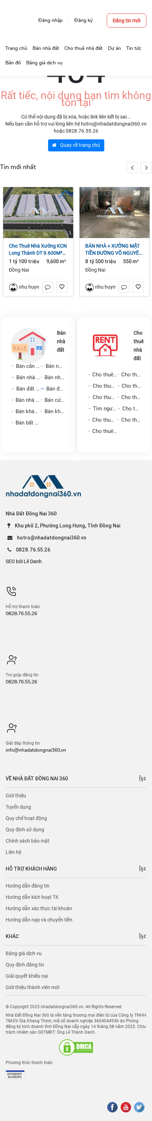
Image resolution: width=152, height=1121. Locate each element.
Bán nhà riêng (55, 366)
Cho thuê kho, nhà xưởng (104, 431)
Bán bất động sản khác (28, 423)
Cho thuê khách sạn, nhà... (131, 420)
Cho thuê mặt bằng (131, 386)
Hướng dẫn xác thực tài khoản (39, 908)
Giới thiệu (16, 795)
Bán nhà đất (61, 341)
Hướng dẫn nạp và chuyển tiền (39, 920)
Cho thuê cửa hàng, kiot (104, 420)
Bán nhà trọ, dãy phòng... (28, 400)
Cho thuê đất (131, 408)
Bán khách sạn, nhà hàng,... (28, 411)
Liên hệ (13, 852)
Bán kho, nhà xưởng (54, 411)
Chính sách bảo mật (27, 841)
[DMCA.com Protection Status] (76, 1047)
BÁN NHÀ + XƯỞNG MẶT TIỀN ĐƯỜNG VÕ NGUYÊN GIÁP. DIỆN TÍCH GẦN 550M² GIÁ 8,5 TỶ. (113, 249)
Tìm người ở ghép (105, 408)
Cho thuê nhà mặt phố (105, 386)
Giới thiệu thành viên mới (32, 987)
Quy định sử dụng (25, 829)
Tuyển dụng (18, 807)
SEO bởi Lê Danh (24, 561)
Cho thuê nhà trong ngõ (131, 374)
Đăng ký (83, 20)
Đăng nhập (50, 20)
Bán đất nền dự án (28, 389)
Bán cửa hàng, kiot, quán (54, 400)
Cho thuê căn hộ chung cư (104, 374)
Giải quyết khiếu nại (27, 976)
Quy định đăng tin (25, 964)
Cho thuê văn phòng (105, 397)
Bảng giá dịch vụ (24, 953)
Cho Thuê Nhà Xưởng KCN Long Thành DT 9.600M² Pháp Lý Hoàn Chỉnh (38, 249)
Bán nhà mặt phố (28, 377)
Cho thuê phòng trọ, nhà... (131, 397)
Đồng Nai (19, 270)
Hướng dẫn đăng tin (27, 886)
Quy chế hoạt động (26, 818)
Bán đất (55, 389)
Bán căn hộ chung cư (28, 366)
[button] (146, 167)
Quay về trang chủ (79, 145)
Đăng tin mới (126, 20)
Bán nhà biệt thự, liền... (54, 377)
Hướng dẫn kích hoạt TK (32, 897)
